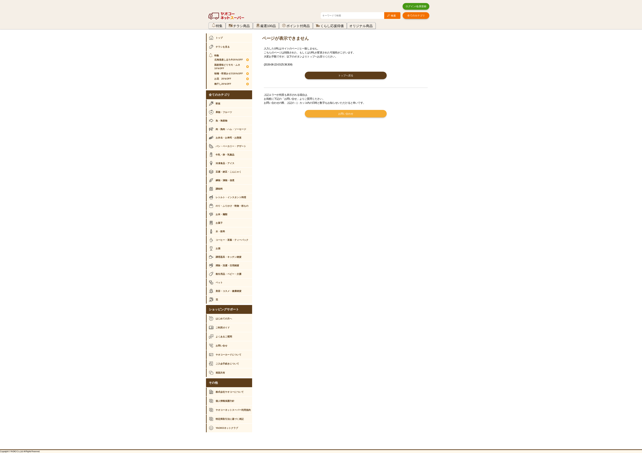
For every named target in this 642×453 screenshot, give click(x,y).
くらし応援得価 (332, 26)
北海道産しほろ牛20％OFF (228, 59)
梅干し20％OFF (222, 84)
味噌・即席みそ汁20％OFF (228, 73)
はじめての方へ (224, 318)
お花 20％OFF (222, 78)
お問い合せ (221, 345)
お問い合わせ (345, 113)
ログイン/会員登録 (416, 6)
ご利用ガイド (223, 327)
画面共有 (220, 372)
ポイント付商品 (298, 26)
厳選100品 (268, 26)
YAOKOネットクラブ (227, 428)
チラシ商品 (241, 26)
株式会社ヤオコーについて (230, 392)
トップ (219, 37)
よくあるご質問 (224, 336)
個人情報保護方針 (225, 401)
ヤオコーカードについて (228, 354)
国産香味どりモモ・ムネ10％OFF (227, 66)
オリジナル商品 (361, 26)
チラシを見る (223, 46)
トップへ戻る (345, 75)
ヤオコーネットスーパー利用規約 (233, 410)
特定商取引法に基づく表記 (230, 419)
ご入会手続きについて (227, 363)
